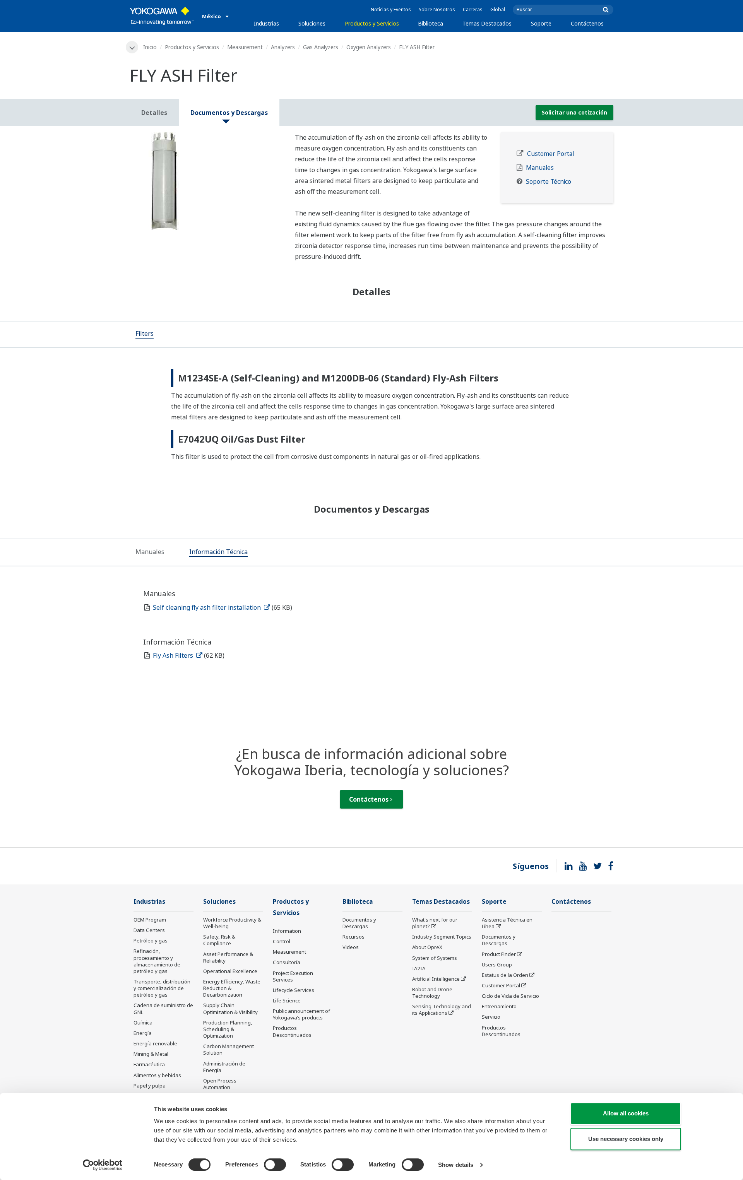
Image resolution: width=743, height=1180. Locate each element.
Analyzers (283, 47)
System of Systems (434, 957)
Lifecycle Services (293, 990)
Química (143, 1022)
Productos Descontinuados (292, 1031)
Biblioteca (430, 23)
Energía (143, 1033)
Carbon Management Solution (228, 1049)
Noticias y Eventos (391, 9)
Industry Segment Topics (441, 936)
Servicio (491, 1016)
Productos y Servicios (372, 23)
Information (287, 930)
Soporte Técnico (548, 182)
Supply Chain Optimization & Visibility (230, 1008)
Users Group (497, 964)
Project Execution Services (293, 976)
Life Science (287, 1000)
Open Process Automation (219, 1084)
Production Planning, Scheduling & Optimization (227, 1029)
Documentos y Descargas (359, 923)
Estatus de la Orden (505, 974)
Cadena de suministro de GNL (163, 1008)
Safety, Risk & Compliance (219, 940)
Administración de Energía (224, 1067)
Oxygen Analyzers (368, 47)
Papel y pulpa (150, 1085)
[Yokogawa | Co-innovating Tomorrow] (162, 16)
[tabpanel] (206, 181)
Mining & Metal (151, 1053)
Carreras (473, 9)
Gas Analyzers (320, 47)
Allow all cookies (626, 1113)
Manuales (540, 168)
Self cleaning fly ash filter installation (207, 607)
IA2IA (418, 968)
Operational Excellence (230, 971)
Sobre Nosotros (437, 9)
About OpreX (427, 947)
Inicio (150, 47)
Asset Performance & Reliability (228, 957)
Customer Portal (550, 154)
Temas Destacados (487, 23)
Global (497, 9)
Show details (455, 1164)
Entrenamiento (499, 1006)
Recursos (353, 936)
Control (281, 941)
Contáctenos (587, 23)
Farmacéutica (149, 1064)
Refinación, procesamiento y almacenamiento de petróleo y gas (157, 960)
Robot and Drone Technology (432, 992)
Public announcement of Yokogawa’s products (301, 1014)
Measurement (245, 47)
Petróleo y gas (151, 940)
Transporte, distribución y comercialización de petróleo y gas (162, 988)
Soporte (541, 23)
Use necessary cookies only (625, 1139)
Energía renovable (155, 1043)
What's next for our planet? (434, 923)
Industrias (266, 23)
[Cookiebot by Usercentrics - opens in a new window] (103, 1165)
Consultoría (286, 962)
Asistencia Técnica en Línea (507, 923)
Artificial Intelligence (436, 978)
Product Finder (499, 954)
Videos (350, 947)
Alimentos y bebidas (157, 1075)
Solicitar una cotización (574, 112)
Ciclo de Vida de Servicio (510, 995)
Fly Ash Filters (174, 655)
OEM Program (150, 919)
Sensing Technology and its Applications (441, 1009)
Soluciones (311, 23)
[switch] (275, 1164)
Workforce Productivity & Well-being (232, 923)
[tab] (144, 334)
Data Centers (149, 930)
